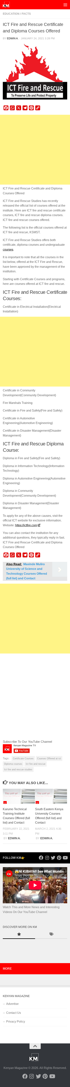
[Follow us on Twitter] (53, 857)
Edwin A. (12, 38)
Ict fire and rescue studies (18, 769)
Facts (26, 13)
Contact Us (13, 1012)
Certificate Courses (23, 758)
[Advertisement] (35, 150)
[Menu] (65, 4)
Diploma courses (13, 763)
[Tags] (51, 935)
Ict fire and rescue (35, 763)
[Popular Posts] (19, 935)
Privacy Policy (15, 1021)
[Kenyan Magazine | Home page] (7, 4)
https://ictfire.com (26, 525)
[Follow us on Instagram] (47, 857)
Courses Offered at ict (49, 758)
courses (8, 249)
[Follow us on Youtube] (65, 857)
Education (11, 13)
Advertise (12, 1003)
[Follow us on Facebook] (41, 857)
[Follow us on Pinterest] (59, 857)
